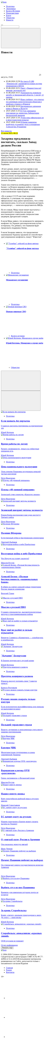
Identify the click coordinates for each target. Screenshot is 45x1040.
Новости (9, 20)
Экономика (11, 9)
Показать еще (7, 948)
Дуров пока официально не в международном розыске (25, 119)
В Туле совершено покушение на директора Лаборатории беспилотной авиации (22, 113)
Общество (10, 18)
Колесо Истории (13, 11)
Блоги (8, 15)
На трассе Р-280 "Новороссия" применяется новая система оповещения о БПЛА (24, 83)
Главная (9, 968)
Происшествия (12, 13)
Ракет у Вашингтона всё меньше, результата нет (23, 89)
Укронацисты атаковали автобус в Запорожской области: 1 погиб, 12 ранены (25, 95)
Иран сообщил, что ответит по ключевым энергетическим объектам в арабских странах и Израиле (25, 101)
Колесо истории (18, 336)
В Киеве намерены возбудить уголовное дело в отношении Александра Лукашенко (23, 124)
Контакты (10, 972)
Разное (9, 970)
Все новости (6, 131)
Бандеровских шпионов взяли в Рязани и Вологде (23, 107)
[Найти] (20, 38)
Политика (10, 6)
